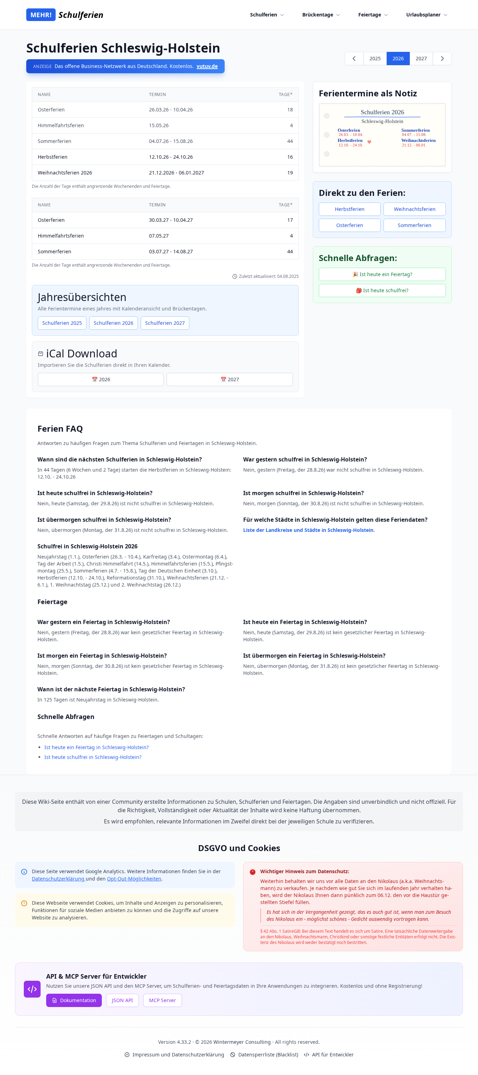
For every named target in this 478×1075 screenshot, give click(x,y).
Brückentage (317, 14)
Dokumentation (78, 1000)
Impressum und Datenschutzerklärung (178, 1054)
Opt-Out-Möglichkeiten (134, 878)
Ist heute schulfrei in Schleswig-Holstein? (92, 757)
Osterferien (349, 225)
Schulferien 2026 (113, 323)
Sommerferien (414, 225)
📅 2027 (229, 379)
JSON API (122, 1000)
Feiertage (369, 14)
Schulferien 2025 (62, 323)
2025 (375, 58)
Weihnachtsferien (415, 209)
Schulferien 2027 (165, 323)
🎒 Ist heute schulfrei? (382, 290)
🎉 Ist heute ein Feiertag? (382, 274)
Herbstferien (350, 209)
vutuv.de (207, 66)
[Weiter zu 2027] (442, 58)
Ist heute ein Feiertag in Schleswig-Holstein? (96, 747)
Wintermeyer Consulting (242, 1042)
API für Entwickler (333, 1054)
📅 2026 (101, 379)
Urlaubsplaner (423, 14)
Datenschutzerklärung (59, 878)
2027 (421, 58)
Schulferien (263, 14)
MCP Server (162, 1000)
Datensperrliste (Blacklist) (268, 1054)
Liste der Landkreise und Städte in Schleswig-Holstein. (309, 530)
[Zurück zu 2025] (354, 58)
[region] (165, 138)
